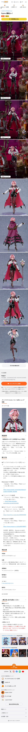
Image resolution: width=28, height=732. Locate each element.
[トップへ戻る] (14, 666)
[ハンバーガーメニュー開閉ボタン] (26, 2)
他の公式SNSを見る (14, 704)
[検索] (9, 2)
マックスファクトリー (8, 583)
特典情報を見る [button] (15, 19)
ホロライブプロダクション (7, 10)
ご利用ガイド (4, 713)
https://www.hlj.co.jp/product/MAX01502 (14, 514)
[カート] (12, 2)
